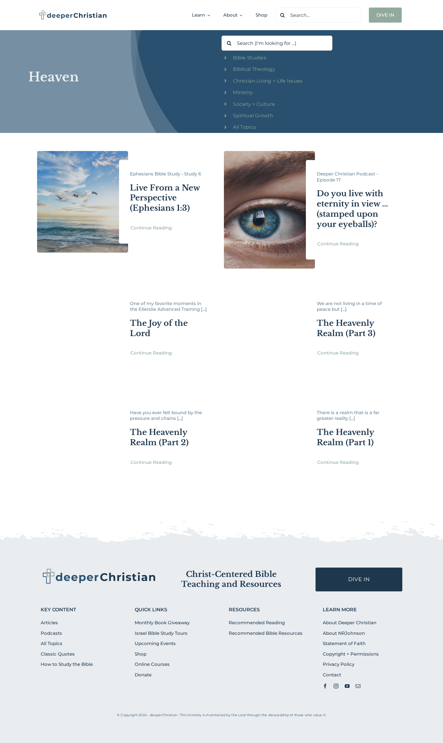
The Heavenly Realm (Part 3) (346, 328)
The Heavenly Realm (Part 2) (159, 437)
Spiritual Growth (253, 115)
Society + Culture (254, 104)
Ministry (243, 92)
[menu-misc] (99, 570)
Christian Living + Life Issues (267, 81)
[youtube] (347, 686)
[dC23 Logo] (73, 12)
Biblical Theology (254, 69)
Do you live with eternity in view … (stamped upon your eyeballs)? (352, 209)
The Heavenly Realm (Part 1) (345, 437)
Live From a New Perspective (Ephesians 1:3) (165, 198)
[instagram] (336, 686)
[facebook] (325, 686)
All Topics (244, 127)
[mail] (358, 686)
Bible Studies (249, 58)
